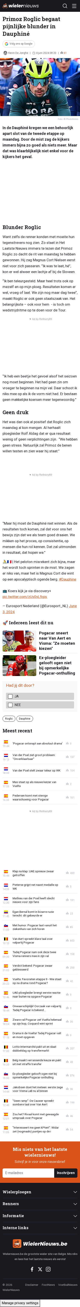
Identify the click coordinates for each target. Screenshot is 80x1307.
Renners (11, 1203)
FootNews (48, 1284)
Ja (17, 696)
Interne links (15, 1227)
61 (65, 52)
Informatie (13, 1215)
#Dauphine (67, 579)
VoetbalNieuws (67, 1284)
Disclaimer (31, 1284)
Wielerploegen (17, 1191)
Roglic (9, 718)
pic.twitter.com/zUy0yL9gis (25, 597)
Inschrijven (66, 1173)
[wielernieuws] (40, 1243)
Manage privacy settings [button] (20, 1303)
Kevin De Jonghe (18, 52)
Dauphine (24, 718)
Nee (18, 705)
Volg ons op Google (21, 43)
